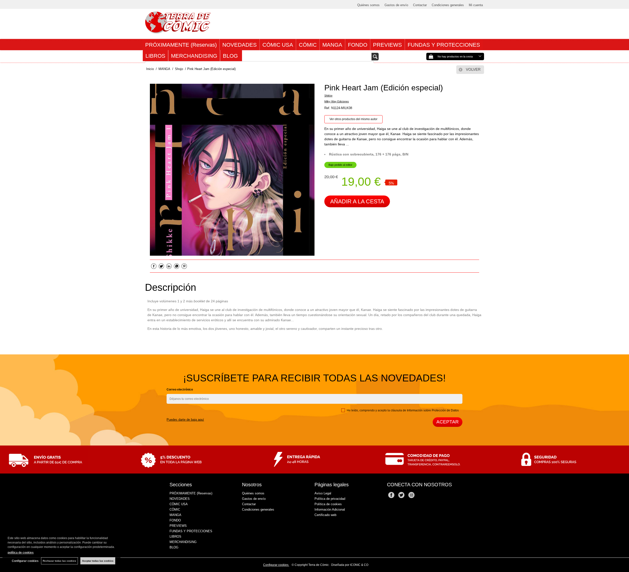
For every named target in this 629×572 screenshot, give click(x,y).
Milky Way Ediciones (336, 101)
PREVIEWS (387, 45)
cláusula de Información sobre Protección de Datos (425, 410)
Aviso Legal (322, 493)
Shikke (328, 95)
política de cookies (21, 552)
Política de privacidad (329, 499)
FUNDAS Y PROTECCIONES (444, 45)
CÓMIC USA (277, 45)
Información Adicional (329, 509)
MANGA (332, 45)
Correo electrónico (180, 389)
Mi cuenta (476, 5)
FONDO (357, 45)
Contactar (420, 5)
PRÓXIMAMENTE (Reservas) (181, 45)
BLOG (231, 56)
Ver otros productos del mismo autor (353, 119)
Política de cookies (328, 504)
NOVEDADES (239, 45)
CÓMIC (308, 45)
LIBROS (155, 56)
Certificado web (325, 515)
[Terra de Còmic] (178, 31)
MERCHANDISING (194, 56)
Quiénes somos (368, 5)
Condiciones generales (448, 5)
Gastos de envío (396, 5)
